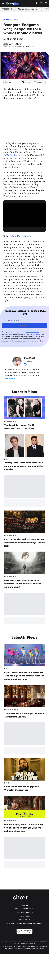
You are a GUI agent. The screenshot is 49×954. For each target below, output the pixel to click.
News (31, 46)
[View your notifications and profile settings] (36, 3)
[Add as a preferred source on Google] (24, 931)
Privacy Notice (35, 334)
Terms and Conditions (24, 912)
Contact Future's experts (24, 909)
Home (6, 19)
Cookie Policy (24, 919)
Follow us (27, 82)
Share (9, 82)
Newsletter (41, 82)
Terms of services (32, 332)
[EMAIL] (26, 364)
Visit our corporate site (27, 943)
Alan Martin (17, 44)
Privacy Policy (24, 916)
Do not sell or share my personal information (24, 923)
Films (15, 19)
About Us (24, 905)
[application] (24, 215)
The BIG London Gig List (27, 9)
